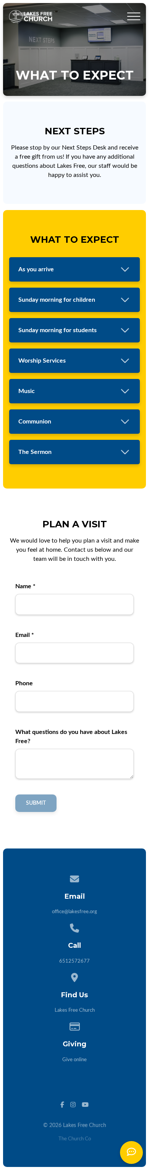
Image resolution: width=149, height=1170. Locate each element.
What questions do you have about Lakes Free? (71, 736)
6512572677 (74, 961)
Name (25, 586)
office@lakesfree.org (74, 911)
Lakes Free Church (75, 1010)
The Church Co (74, 1139)
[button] (133, 16)
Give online (74, 1059)
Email (24, 635)
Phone (24, 683)
